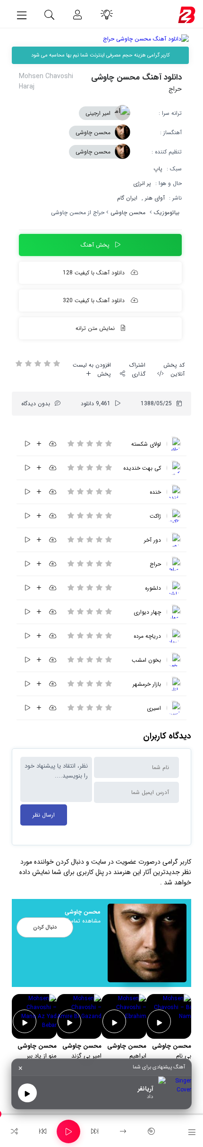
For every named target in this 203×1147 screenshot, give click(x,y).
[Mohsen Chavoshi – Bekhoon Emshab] (174, 660)
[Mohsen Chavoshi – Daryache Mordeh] (174, 636)
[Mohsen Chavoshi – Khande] (174, 492)
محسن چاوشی (93, 132)
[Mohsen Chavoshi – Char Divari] (174, 612)
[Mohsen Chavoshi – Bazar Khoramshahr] (174, 684)
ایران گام (127, 197)
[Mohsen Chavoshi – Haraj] (174, 564)
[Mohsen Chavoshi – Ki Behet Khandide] (174, 468)
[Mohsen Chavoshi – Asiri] (174, 708)
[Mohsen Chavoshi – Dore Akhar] (174, 540)
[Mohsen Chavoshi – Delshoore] (174, 588)
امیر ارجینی (97, 113)
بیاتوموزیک (166, 212)
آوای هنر (155, 197)
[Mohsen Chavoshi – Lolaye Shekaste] (174, 444)
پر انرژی (142, 183)
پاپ (157, 168)
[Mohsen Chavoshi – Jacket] (174, 516)
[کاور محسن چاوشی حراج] (100, 38)
